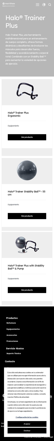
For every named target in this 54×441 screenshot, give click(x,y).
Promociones (12, 341)
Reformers (11, 323)
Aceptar (27, 424)
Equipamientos (13, 329)
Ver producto (27, 137)
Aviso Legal (48, 437)
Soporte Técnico (14, 353)
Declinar (27, 430)
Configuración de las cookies (27, 417)
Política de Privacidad (33, 437)
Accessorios (12, 335)
